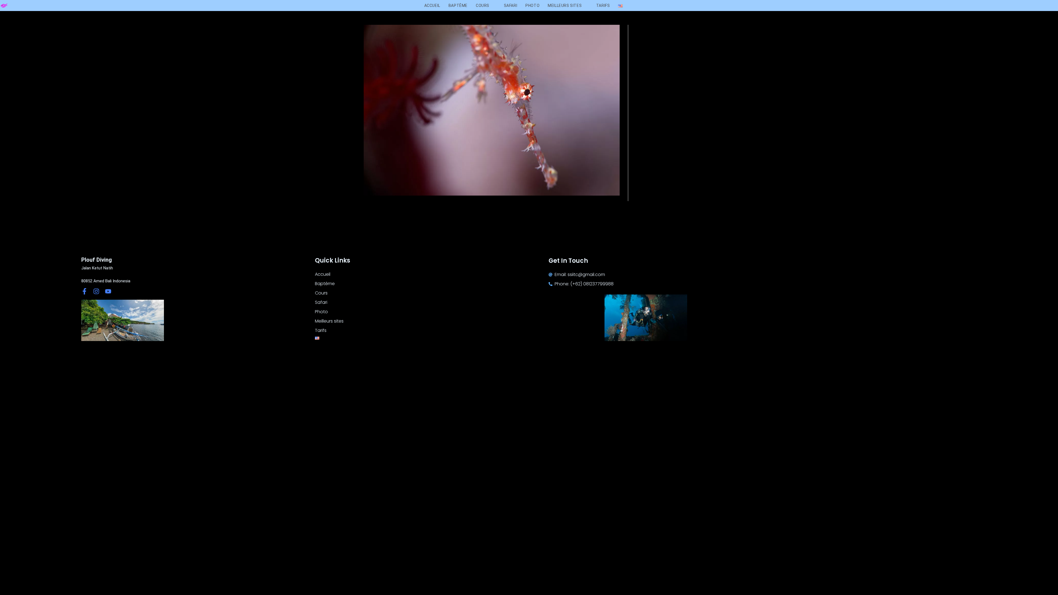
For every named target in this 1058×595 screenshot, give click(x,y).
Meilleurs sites (329, 321)
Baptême (325, 283)
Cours (321, 293)
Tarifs (320, 330)
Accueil (322, 274)
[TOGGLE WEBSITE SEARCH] (632, 5)
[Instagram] (96, 291)
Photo (321, 312)
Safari (321, 302)
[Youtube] (108, 291)
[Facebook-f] (84, 291)
